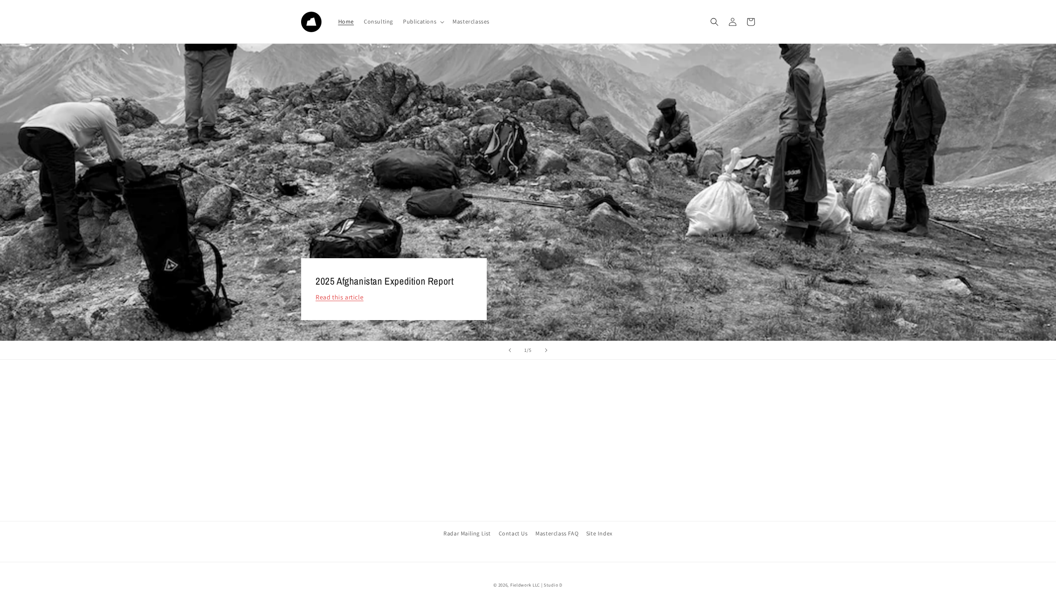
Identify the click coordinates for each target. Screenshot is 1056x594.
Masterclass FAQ (556, 533)
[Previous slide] (510, 350)
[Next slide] (546, 350)
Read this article (339, 297)
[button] (423, 21)
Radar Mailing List (467, 533)
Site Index (599, 533)
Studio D (553, 585)
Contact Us (513, 533)
